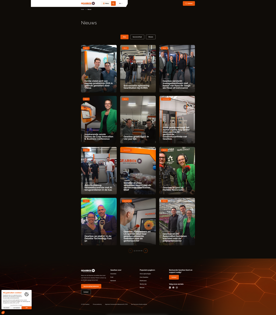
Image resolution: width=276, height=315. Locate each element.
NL (120, 3)
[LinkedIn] (170, 287)
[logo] (88, 3)
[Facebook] (173, 287)
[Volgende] (145, 251)
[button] (113, 3)
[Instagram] (177, 287)
